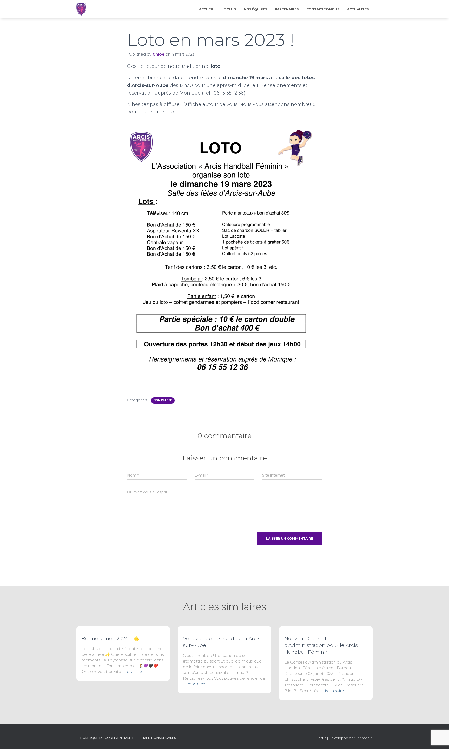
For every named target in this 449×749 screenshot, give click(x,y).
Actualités (358, 9)
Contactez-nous (322, 9)
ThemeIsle (364, 738)
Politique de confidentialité (107, 738)
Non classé (163, 400)
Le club (229, 9)
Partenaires (287, 9)
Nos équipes (255, 9)
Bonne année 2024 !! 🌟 (111, 638)
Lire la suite (133, 671)
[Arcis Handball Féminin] (81, 9)
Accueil (206, 9)
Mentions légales (159, 738)
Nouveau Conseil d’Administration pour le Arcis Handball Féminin (321, 645)
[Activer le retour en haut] (438, 738)
